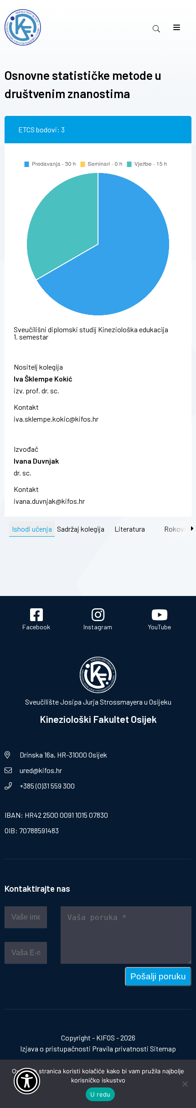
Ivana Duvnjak (36, 460)
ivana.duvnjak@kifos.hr (49, 501)
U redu (100, 1094)
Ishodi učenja (32, 528)
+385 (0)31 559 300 (47, 785)
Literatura (129, 528)
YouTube (159, 627)
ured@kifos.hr (41, 770)
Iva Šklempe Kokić (43, 378)
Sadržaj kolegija (80, 528)
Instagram (97, 627)
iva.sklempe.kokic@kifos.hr (56, 418)
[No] (184, 1083)
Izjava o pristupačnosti (55, 1048)
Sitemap (163, 1048)
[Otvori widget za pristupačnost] (27, 1081)
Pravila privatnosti (120, 1048)
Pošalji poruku (158, 976)
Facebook (36, 627)
